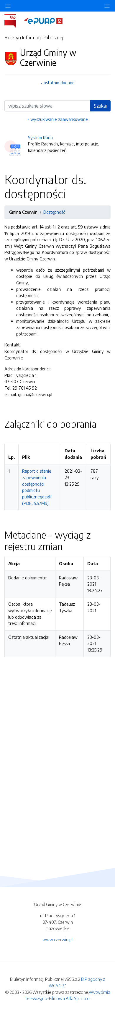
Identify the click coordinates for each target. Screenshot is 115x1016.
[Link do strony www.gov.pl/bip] (13, 20)
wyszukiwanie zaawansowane (59, 119)
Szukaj (100, 106)
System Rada (40, 137)
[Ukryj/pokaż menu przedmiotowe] (8, 5)
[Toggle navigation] (107, 5)
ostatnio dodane (59, 82)
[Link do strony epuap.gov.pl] (43, 20)
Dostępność (54, 212)
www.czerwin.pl (57, 939)
